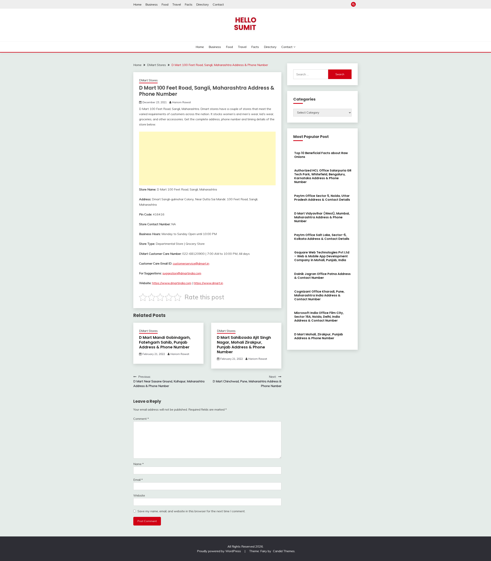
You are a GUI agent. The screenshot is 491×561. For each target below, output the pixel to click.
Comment (141, 419)
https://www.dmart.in (208, 283)
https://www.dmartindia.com (171, 283)
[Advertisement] (207, 158)
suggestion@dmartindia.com (181, 273)
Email (138, 480)
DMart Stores (148, 80)
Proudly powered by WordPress (219, 551)
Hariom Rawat (181, 102)
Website (139, 495)
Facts (188, 4)
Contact (218, 4)
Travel (176, 4)
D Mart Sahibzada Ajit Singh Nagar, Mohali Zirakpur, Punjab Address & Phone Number (244, 345)
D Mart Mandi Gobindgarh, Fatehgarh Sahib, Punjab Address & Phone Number (165, 342)
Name (138, 464)
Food (164, 4)
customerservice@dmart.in (191, 263)
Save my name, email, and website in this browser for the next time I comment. (191, 511)
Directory (202, 4)
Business (151, 4)
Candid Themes (284, 551)
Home (137, 4)
